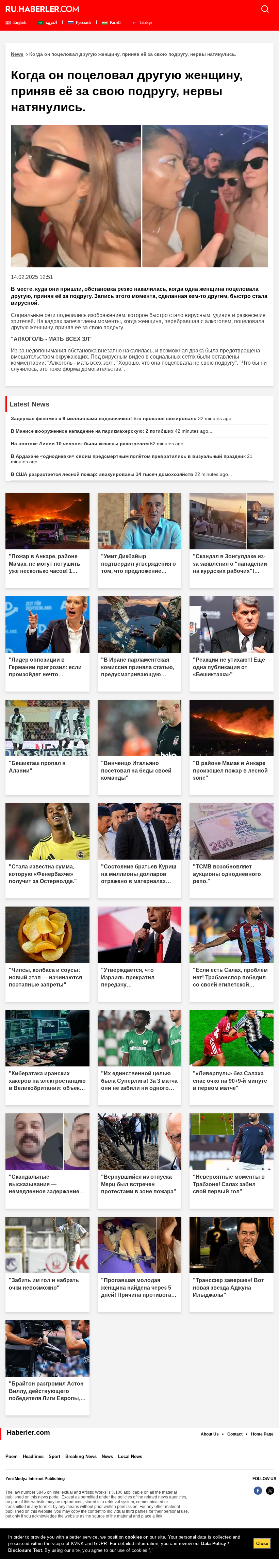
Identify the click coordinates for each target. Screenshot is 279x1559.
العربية (51, 22)
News (107, 1456)
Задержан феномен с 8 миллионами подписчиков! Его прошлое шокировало (123, 418)
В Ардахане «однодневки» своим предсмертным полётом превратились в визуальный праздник (131, 458)
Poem (11, 1456)
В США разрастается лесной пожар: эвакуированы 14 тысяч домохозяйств (121, 474)
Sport (54, 1456)
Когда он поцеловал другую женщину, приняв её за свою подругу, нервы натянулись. (123, 54)
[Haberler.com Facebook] (257, 1494)
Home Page (262, 1434)
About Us (210, 1434)
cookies (133, 1537)
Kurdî (114, 22)
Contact (235, 1434)
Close (262, 1543)
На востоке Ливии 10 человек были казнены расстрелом (99, 443)
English (19, 22)
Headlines (33, 1456)
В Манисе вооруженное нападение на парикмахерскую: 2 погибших (111, 431)
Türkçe (145, 22)
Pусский (83, 22)
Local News (130, 1456)
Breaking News (81, 1456)
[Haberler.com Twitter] (270, 1494)
